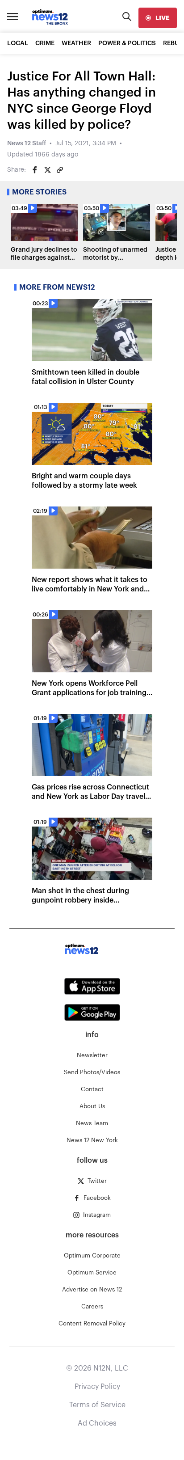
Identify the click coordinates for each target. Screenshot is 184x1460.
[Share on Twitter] (47, 169)
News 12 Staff (26, 143)
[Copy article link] (59, 169)
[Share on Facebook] (34, 169)
